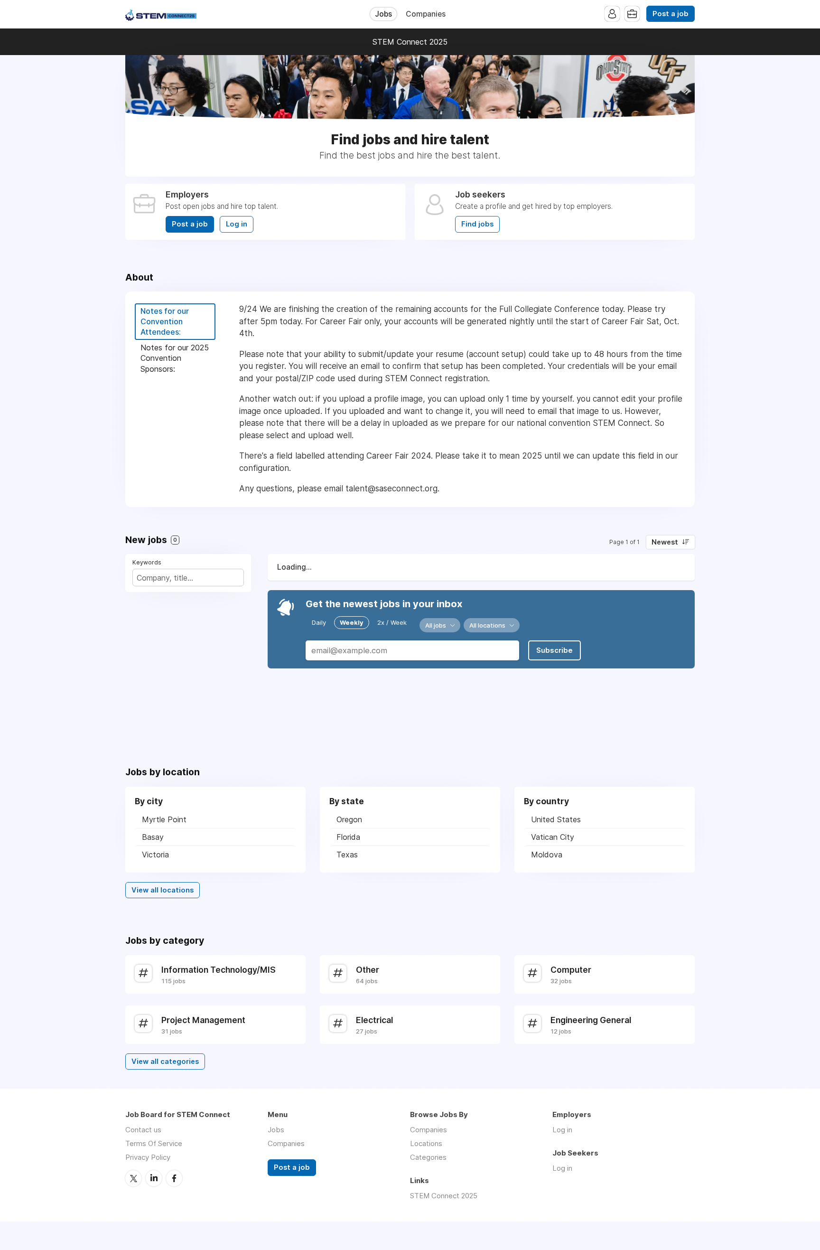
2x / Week (392, 622)
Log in (236, 224)
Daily (319, 622)
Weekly (351, 622)
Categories (428, 1157)
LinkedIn (154, 1178)
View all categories (165, 1061)
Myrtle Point (164, 819)
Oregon (349, 819)
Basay (153, 837)
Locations (426, 1143)
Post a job (670, 13)
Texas (347, 854)
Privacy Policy (147, 1157)
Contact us (143, 1129)
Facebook (174, 1178)
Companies (426, 14)
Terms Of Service (153, 1143)
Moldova (546, 854)
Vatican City (552, 837)
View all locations (162, 890)
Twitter (133, 1178)
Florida (348, 837)
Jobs (383, 14)
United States (556, 819)
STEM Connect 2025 (410, 42)
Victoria (155, 854)
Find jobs (477, 224)
